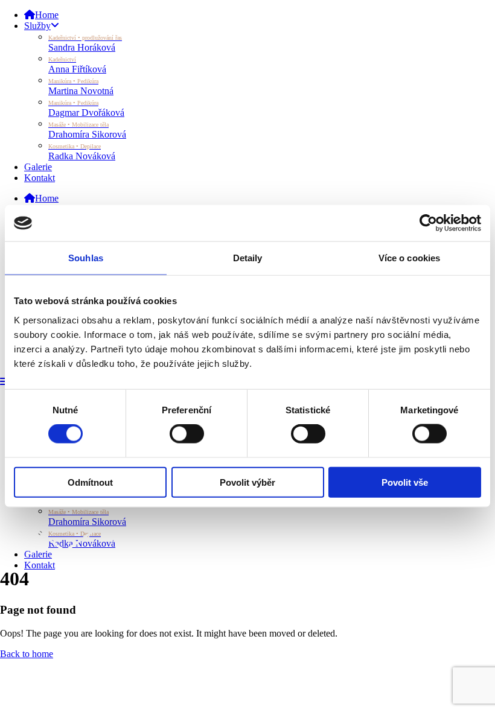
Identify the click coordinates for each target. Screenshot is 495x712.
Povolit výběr (247, 482)
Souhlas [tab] (85, 258)
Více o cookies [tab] (409, 258)
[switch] (187, 433)
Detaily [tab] (248, 258)
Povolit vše (405, 482)
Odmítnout (90, 482)
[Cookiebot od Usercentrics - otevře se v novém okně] (428, 223)
